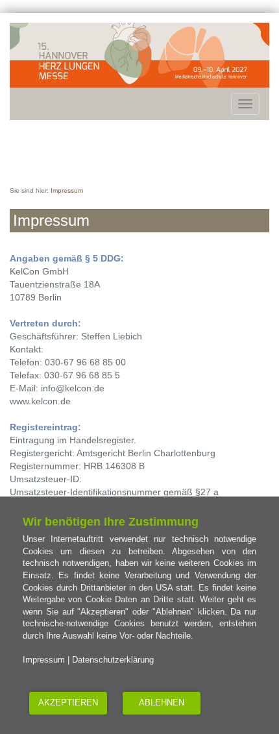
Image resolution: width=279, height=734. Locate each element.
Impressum (44, 660)
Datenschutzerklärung (113, 660)
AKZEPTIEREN (68, 702)
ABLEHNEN (161, 702)
